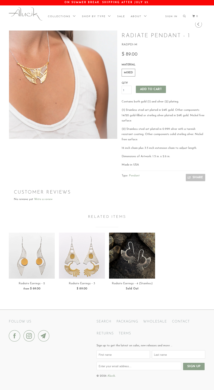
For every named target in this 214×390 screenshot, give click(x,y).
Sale (121, 16)
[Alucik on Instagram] (30, 336)
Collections (60, 16)
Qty (125, 83)
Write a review (43, 199)
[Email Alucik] (45, 336)
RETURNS (105, 333)
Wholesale (155, 321)
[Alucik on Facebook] (16, 336)
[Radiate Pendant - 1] (63, 84)
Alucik (111, 375)
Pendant (134, 175)
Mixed (128, 72)
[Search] (186, 16)
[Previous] (199, 24)
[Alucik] (25, 14)
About (137, 16)
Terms (125, 333)
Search (104, 321)
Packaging (127, 321)
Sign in (171, 16)
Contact (181, 321)
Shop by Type (95, 16)
